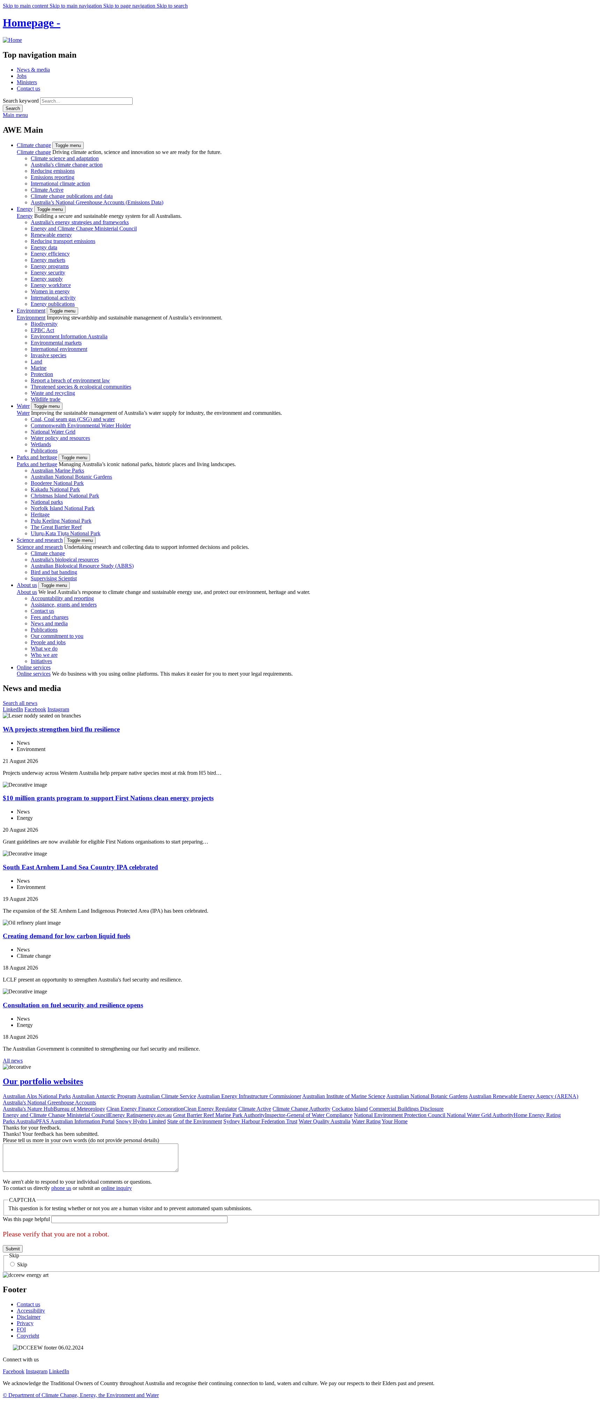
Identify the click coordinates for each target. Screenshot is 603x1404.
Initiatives (41, 661)
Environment (31, 311)
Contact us (28, 88)
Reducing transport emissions (63, 241)
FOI (21, 1329)
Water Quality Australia (324, 1121)
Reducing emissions (53, 171)
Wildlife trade (45, 399)
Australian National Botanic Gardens (71, 477)
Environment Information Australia (69, 336)
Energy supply (47, 279)
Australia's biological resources (65, 560)
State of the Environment (194, 1121)
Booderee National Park (57, 483)
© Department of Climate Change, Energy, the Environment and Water (81, 1395)
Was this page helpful (26, 1219)
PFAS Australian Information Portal (75, 1121)
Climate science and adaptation (65, 158)
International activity (53, 298)
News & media (33, 70)
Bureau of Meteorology (79, 1109)
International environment (59, 349)
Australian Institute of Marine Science (343, 1096)
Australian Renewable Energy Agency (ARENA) (523, 1096)
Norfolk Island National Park (63, 508)
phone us (61, 1188)
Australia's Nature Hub (28, 1109)
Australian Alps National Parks (37, 1096)
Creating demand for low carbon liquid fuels (66, 936)
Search (13, 108)
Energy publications (53, 304)
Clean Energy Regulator (210, 1109)
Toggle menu (68, 145)
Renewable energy (51, 235)
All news (13, 1061)
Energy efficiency (50, 254)
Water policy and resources (60, 438)
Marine (38, 368)
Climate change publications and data (72, 196)
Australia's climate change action (67, 165)
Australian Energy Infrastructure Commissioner (249, 1096)
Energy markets (48, 260)
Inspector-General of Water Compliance (308, 1115)
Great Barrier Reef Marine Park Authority (219, 1115)
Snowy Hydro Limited (141, 1121)
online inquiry (116, 1188)
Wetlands (41, 444)
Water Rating (366, 1121)
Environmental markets (56, 343)
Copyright (28, 1336)
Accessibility (31, 1311)
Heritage (40, 514)
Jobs (22, 76)
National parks (47, 502)
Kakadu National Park (55, 489)
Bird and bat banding (54, 572)
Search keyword (21, 101)
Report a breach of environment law (70, 380)
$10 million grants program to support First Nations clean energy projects (108, 798)
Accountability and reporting (62, 598)
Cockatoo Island (350, 1109)
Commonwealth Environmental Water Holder (81, 425)
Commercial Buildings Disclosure (406, 1109)
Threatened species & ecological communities (81, 387)
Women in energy (50, 291)
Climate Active (47, 190)
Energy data (44, 247)
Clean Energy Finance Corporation (145, 1109)
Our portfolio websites (43, 1081)
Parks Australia (19, 1121)
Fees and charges (49, 617)
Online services (34, 667)
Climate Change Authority (301, 1109)
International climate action (60, 183)
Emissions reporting (52, 177)
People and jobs (48, 642)
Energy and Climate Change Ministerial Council (84, 228)
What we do (44, 649)
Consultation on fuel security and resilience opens (73, 1005)
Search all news (20, 703)
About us (27, 585)
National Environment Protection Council (400, 1115)
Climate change (34, 145)
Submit (13, 1248)
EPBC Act (42, 330)
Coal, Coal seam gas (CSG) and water (73, 419)
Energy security (48, 272)
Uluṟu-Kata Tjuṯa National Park (65, 533)
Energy (25, 209)
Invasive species (48, 355)
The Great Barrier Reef (56, 527)
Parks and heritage (37, 457)
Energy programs (50, 266)
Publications (44, 451)
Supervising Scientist (54, 578)
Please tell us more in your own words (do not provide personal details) (81, 1140)
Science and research (40, 540)
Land (36, 362)
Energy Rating (125, 1115)
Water (23, 406)
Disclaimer (28, 1317)
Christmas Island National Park (65, 496)
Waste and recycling (53, 393)
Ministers (27, 82)
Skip (22, 1264)
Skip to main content (26, 6)
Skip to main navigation (76, 6)
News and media (49, 623)
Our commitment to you (57, 636)
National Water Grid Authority (480, 1115)
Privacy (25, 1323)
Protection (42, 374)
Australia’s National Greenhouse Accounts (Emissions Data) (97, 202)
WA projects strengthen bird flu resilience (61, 729)
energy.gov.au (156, 1115)
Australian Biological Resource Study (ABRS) (82, 566)
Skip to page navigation (130, 6)
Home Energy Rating (537, 1115)
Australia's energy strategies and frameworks (80, 222)
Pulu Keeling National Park (61, 521)
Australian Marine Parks (57, 470)
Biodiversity (44, 324)
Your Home (395, 1121)
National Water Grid (53, 432)
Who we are (44, 655)
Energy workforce (51, 285)
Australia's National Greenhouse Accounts (49, 1102)
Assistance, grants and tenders (64, 605)
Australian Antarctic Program (104, 1096)
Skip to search (172, 6)
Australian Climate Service (166, 1096)
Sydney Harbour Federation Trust (260, 1121)
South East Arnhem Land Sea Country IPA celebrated (80, 867)
